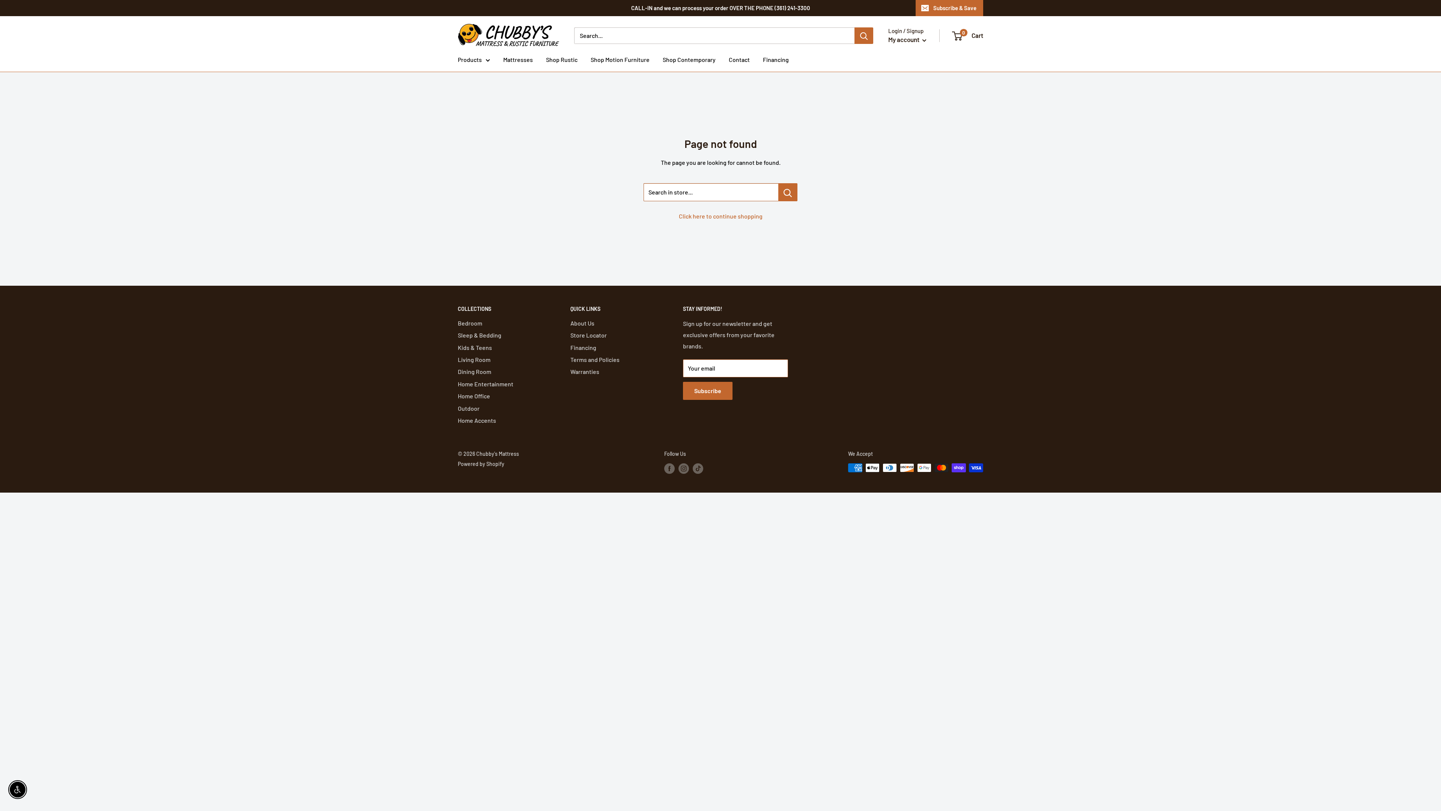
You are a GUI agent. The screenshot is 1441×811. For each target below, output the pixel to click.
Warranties (584, 371)
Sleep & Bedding (479, 335)
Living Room (474, 359)
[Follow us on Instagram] (683, 468)
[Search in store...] (787, 192)
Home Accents (477, 420)
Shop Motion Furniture (620, 59)
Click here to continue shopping (721, 216)
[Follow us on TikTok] (698, 468)
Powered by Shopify (481, 464)
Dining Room (474, 371)
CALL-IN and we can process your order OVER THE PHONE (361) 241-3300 (720, 8)
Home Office (474, 395)
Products (470, 59)
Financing (776, 59)
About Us (582, 323)
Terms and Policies (595, 359)
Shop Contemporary (689, 59)
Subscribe (707, 390)
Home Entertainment (485, 383)
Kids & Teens (475, 347)
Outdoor (469, 408)
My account (904, 39)
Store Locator (588, 335)
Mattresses (518, 59)
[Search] (863, 35)
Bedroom (470, 323)
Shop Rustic (562, 59)
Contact (739, 59)
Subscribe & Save (954, 8)
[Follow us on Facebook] (669, 468)
